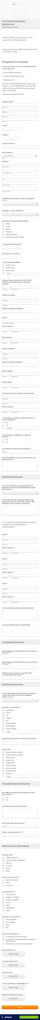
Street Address (5, 167)
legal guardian (11, 768)
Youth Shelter (10, 726)
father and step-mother (14, 752)
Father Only (10, 270)
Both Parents (10, 265)
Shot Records (7, 972)
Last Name (4, 107)
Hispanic (9, 232)
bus (7, 800)
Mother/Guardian (8, 295)
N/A (7, 927)
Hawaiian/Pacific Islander (15, 237)
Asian (8, 226)
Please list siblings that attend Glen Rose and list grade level (19, 458)
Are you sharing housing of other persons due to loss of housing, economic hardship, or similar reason (19, 695)
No (7, 425)
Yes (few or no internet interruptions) (19, 944)
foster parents (11, 765)
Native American (12, 234)
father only (10, 760)
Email (5, 318)
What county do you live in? (12, 832)
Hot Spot (9, 866)
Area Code (4, 289)
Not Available (10, 922)
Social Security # (9, 143)
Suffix (3, 121)
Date (3, 158)
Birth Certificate (9, 950)
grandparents (11, 771)
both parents (10, 757)
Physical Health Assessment (13, 995)
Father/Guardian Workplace (12, 362)
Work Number (7, 337)
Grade (5, 125)
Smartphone (10, 908)
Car (7, 715)
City (3, 179)
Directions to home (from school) (15, 806)
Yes (7, 422)
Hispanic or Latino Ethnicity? (13, 211)
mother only (10, 763)
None (8, 868)
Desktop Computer (12, 897)
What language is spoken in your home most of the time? (19, 652)
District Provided (12, 880)
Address (6, 161)
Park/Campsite (11, 729)
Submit (20, 1007)
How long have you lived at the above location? (19, 739)
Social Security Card (10, 961)
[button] (36, 156)
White (8, 224)
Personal (9, 885)
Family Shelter (11, 723)
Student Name (8, 102)
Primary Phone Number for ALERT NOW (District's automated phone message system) (17, 282)
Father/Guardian (8, 349)
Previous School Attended (11, 244)
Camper (9, 718)
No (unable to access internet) (16, 937)
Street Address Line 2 (7, 173)
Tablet (8, 910)
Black (8, 229)
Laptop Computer (12, 900)
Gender (5, 135)
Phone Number (15, 289)
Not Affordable (11, 919)
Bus (7, 721)
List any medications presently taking (16, 625)
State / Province (6, 185)
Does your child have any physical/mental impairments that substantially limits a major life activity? (19, 487)
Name (5, 534)
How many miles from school (13, 823)
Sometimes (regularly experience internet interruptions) (21, 940)
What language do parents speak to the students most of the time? (16, 674)
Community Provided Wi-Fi (15, 860)
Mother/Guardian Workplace (12, 308)
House (8, 713)
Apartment (10, 710)
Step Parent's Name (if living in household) (18, 393)
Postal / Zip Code (6, 191)
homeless (9, 773)
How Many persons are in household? (16, 449)
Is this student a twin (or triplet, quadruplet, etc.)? (18, 199)
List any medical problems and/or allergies (18, 608)
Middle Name (5, 112)
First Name (5, 116)
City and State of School (10, 254)
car (7, 797)
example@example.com (8, 323)
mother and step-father (14, 755)
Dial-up (8, 863)
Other (8, 871)
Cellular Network (12, 858)
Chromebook (10, 894)
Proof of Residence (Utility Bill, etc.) (16, 984)
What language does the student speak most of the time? (19, 663)
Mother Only (10, 268)
